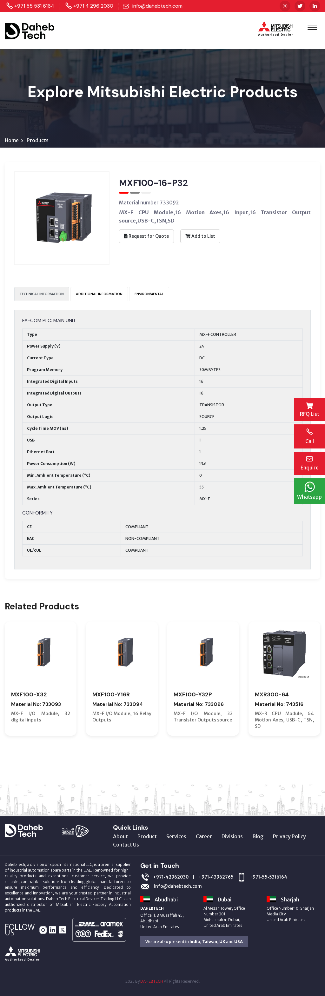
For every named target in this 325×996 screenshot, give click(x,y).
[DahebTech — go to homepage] (30, 30)
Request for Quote (148, 236)
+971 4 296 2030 (93, 6)
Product (147, 836)
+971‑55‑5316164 (268, 877)
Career (204, 836)
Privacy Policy (289, 836)
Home (12, 140)
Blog (257, 836)
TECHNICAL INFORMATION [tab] (42, 294)
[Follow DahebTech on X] (300, 6)
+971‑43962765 (216, 877)
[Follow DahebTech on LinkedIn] (314, 6)
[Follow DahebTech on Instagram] (285, 6)
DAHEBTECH (151, 981)
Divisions (232, 836)
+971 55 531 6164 (34, 6)
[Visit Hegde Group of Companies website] (82, 830)
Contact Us (126, 844)
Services (176, 836)
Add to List (202, 236)
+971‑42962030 (171, 877)
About (120, 836)
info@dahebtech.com (157, 6)
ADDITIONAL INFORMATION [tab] (99, 294)
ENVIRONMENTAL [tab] (149, 294)
